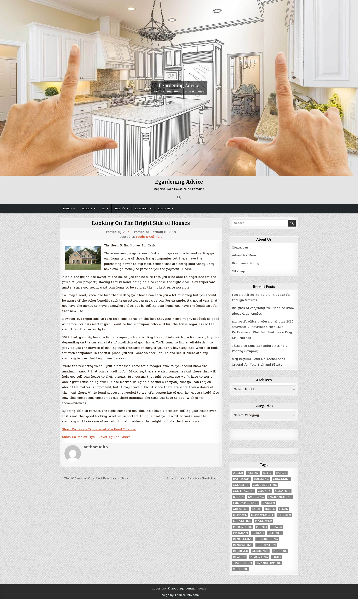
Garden (268, 503)
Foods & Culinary (149, 236)
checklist (281, 479)
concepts (241, 485)
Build (67, 208)
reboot (258, 533)
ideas (283, 509)
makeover (263, 521)
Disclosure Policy (245, 263)
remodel (275, 533)
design (238, 497)
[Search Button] (179, 197)
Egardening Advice (179, 85)
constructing (265, 485)
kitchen (284, 515)
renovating (242, 545)
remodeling (242, 539)
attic (267, 473)
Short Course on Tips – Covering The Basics (96, 436)
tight (276, 557)
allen (238, 473)
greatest (240, 509)
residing (280, 551)
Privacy (86, 208)
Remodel (141, 208)
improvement (262, 515)
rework (239, 557)
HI (103, 208)
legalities (242, 521)
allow (253, 473)
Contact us (240, 247)
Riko (125, 232)
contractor (243, 491)
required (240, 551)
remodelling (267, 539)
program (240, 533)
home (256, 509)
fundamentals (245, 503)
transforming (268, 563)
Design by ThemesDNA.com (179, 595)
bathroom (241, 479)
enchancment (280, 497)
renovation (266, 545)
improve (240, 515)
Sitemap (238, 271)
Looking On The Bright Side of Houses (141, 223)
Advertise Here (244, 255)
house (270, 509)
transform (242, 563)
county (264, 491)
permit (261, 527)
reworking (259, 557)
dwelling (256, 497)
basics (281, 473)
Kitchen (164, 208)
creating (282, 491)
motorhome (242, 527)
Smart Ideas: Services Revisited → (194, 478)
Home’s (120, 208)
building (261, 479)
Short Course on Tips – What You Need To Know (99, 429)
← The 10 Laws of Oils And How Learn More (94, 478)
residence (260, 551)
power (276, 527)
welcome (240, 569)
